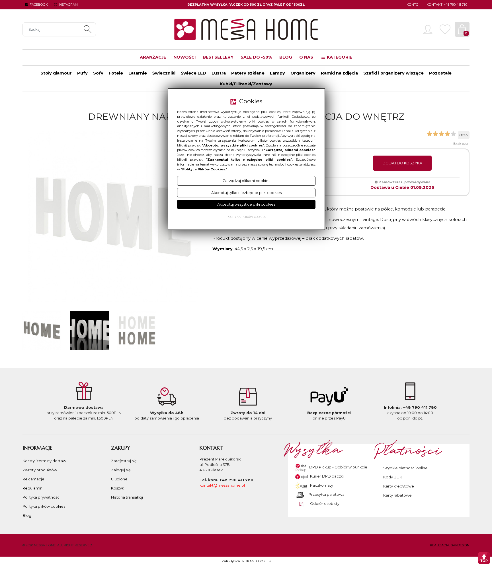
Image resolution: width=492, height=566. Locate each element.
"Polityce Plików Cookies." (204, 169)
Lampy (277, 73)
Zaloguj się (121, 470)
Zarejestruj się (124, 461)
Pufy (82, 73)
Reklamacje (33, 479)
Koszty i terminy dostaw (44, 461)
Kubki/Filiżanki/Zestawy (246, 83)
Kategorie (339, 57)
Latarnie (137, 73)
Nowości (184, 57)
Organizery (302, 73)
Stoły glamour (56, 73)
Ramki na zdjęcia (339, 73)
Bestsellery (218, 57)
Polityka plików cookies (43, 506)
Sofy (98, 73)
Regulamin (32, 488)
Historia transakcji (127, 497)
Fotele (116, 73)
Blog (285, 57)
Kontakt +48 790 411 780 (447, 5)
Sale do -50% (256, 57)
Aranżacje (153, 57)
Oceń (464, 135)
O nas (306, 57)
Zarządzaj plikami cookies (246, 561)
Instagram (67, 5)
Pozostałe (440, 73)
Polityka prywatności (41, 497)
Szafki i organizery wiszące (393, 73)
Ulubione (119, 479)
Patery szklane (248, 73)
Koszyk (117, 488)
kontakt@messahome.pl (222, 485)
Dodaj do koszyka (402, 163)
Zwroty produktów (39, 470)
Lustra (219, 73)
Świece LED (193, 73)
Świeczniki (163, 73)
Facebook (38, 5)
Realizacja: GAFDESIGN (450, 545)
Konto (413, 5)
